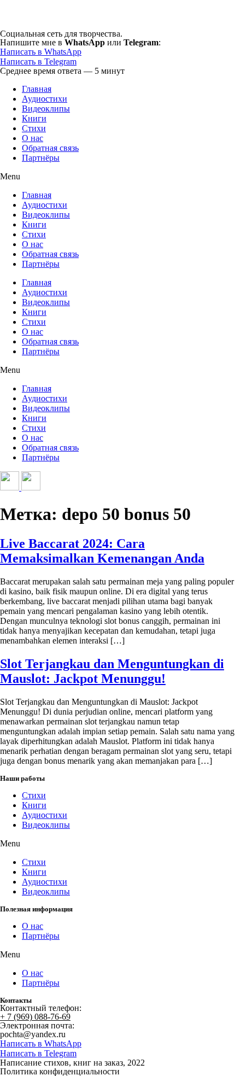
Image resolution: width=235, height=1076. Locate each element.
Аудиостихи (44, 98)
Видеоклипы (46, 108)
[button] (117, 177)
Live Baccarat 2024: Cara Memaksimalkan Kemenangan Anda (102, 550)
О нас (32, 138)
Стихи (34, 128)
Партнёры (41, 157)
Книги (34, 118)
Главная (36, 88)
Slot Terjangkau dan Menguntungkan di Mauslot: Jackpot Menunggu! (112, 671)
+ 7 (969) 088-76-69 (35, 1016)
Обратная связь (50, 148)
